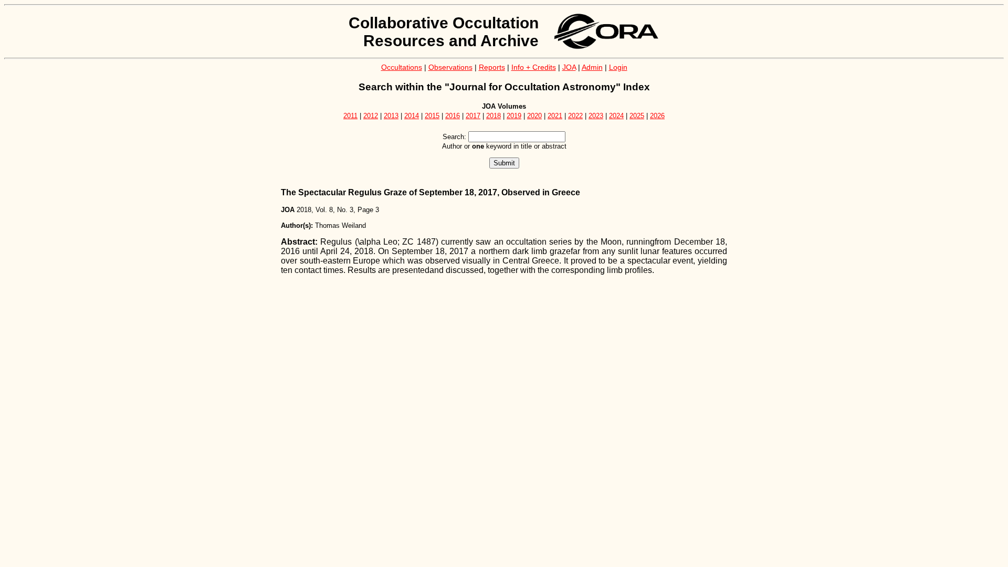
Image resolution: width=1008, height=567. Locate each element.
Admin (592, 67)
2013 (391, 116)
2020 (534, 116)
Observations (450, 67)
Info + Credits (533, 67)
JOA (569, 67)
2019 (514, 116)
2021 (555, 116)
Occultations (401, 67)
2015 (432, 116)
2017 (473, 116)
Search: (454, 137)
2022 (575, 116)
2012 (370, 116)
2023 (596, 116)
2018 (493, 116)
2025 (636, 116)
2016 (452, 116)
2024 (616, 116)
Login (618, 67)
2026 (657, 116)
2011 (350, 116)
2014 (411, 116)
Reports (492, 67)
